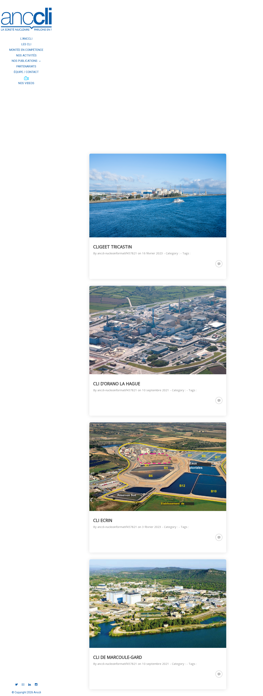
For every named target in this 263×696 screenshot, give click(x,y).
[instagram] (36, 684)
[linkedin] (29, 684)
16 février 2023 (152, 253)
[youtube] (23, 684)
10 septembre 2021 (155, 390)
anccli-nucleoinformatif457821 (117, 253)
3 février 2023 (151, 527)
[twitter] (16, 684)
